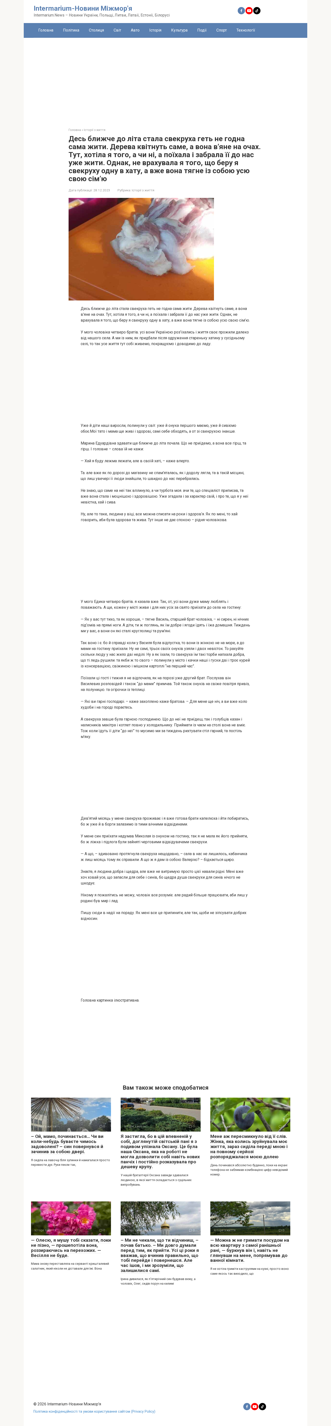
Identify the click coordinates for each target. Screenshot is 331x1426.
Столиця (96, 30)
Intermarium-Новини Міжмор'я (83, 8)
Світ (117, 30)
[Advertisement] (165, 79)
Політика (71, 30)
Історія (155, 30)
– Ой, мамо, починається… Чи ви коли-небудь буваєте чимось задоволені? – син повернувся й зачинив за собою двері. (67, 1144)
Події (202, 30)
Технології (245, 30)
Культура (179, 30)
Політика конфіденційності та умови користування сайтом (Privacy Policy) (94, 1412)
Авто (135, 30)
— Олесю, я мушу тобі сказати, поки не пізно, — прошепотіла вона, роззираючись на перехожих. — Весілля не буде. (71, 1247)
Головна (45, 30)
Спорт (221, 30)
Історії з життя (143, 190)
